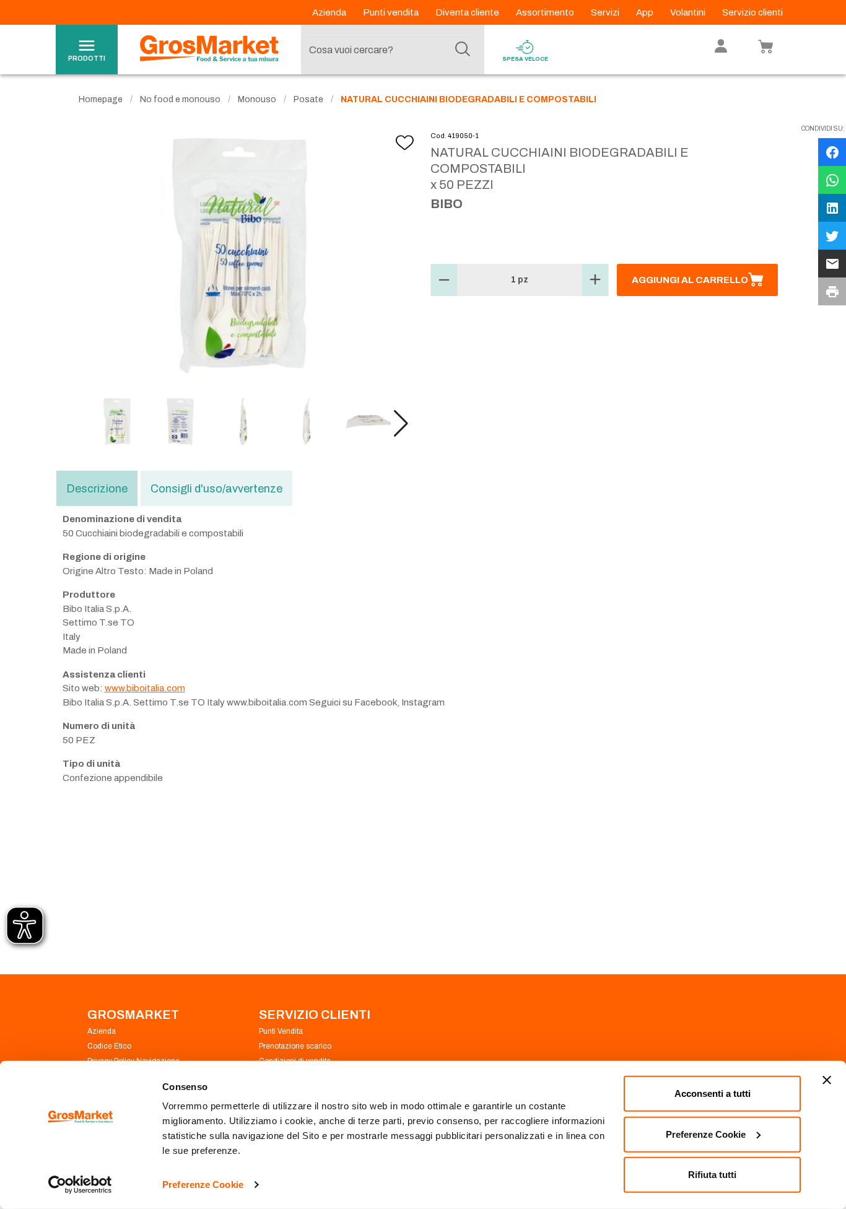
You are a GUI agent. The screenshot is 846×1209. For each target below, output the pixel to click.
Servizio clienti (752, 12)
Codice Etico (109, 1046)
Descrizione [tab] (97, 488)
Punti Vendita (281, 1031)
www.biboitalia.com (145, 688)
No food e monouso (180, 99)
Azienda (330, 12)
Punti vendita (392, 12)
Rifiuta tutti (712, 1174)
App (645, 12)
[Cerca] (462, 49)
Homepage (101, 99)
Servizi (606, 12)
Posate (308, 99)
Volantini (688, 12)
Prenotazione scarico (295, 1046)
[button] (401, 423)
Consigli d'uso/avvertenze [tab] (216, 488)
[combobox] (390, 49)
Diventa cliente (468, 12)
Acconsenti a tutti (712, 1093)
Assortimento (546, 12)
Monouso (257, 99)
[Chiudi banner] (826, 1080)
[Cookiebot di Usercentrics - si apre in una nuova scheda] (80, 1185)
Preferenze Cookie (202, 1184)
